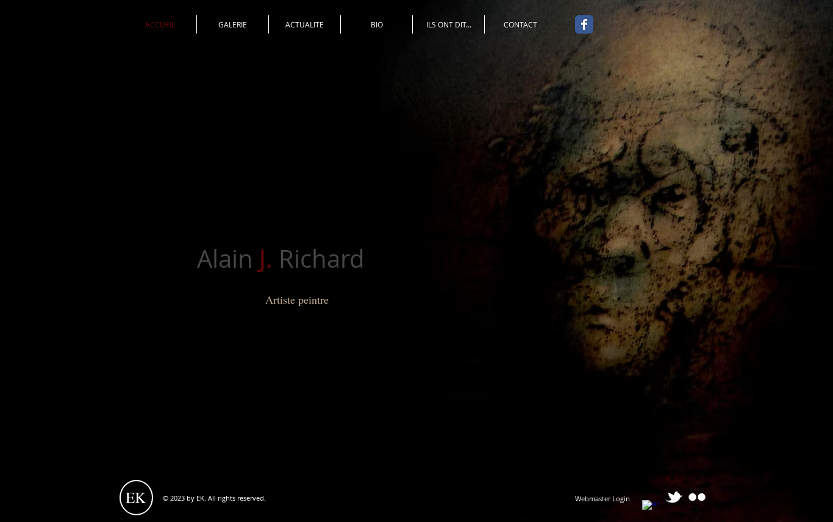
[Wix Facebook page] (584, 24)
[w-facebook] (650, 508)
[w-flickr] (697, 497)
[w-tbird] (673, 497)
